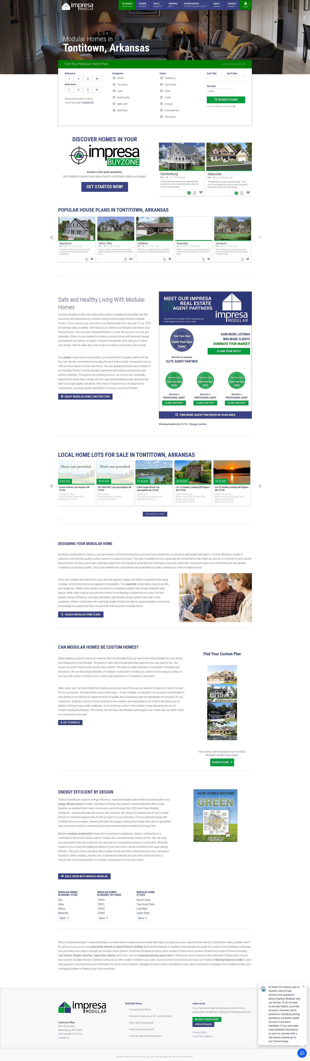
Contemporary (172, 110)
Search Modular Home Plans (82, 614)
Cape (119, 91)
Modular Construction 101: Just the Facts (151, 1016)
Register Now (204, 1024)
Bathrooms (70, 84)
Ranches (87, 955)
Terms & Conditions (202, 1036)
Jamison (221, 243)
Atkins (61, 908)
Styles (163, 73)
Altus (61, 904)
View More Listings (155, 514)
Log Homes (170, 84)
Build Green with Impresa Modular (86, 876)
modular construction (79, 833)
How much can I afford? (142, 1029)
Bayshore (66, 243)
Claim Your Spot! (229, 351)
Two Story (122, 84)
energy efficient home (70, 803)
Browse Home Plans (140, 1009)
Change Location (198, 424)
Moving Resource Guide (228, 959)
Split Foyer (122, 110)
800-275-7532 (75, 1034)
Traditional (170, 78)
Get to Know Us (71, 722)
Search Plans (227, 99)
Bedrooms (70, 73)
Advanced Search (233, 64)
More (63, 918)
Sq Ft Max (232, 73)
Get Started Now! (105, 186)
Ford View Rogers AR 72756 (150, 487)
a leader (66, 357)
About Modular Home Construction (87, 396)
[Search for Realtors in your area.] (205, 308)
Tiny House (170, 117)
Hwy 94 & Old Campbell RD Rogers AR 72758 (227, 488)
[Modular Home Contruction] (77, 7)
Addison (143, 243)
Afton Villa (105, 243)
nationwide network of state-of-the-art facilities (116, 946)
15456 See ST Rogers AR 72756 (191, 487)
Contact (144, 964)
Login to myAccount (207, 1019)
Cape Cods (99, 955)
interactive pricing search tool (155, 955)
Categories (117, 73)
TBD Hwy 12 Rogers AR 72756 (73, 487)
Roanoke (182, 243)
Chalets (77, 955)
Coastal (168, 104)
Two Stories (65, 955)
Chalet (168, 97)
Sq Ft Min (212, 73)
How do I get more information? (146, 1036)
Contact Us (63, 1037)
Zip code (211, 86)
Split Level (122, 104)
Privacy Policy (199, 1032)
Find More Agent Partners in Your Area (207, 415)
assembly (130, 584)
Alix (60, 899)
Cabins (111, 955)
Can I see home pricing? (142, 1022)
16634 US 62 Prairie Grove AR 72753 (112, 488)
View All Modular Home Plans (221, 106)
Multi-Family (123, 97)
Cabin (167, 91)
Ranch (120, 78)
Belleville (63, 913)
